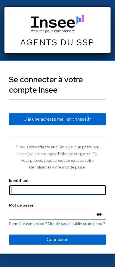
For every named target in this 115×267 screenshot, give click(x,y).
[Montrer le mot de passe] (99, 215)
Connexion (57, 239)
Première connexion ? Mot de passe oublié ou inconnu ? (57, 223)
